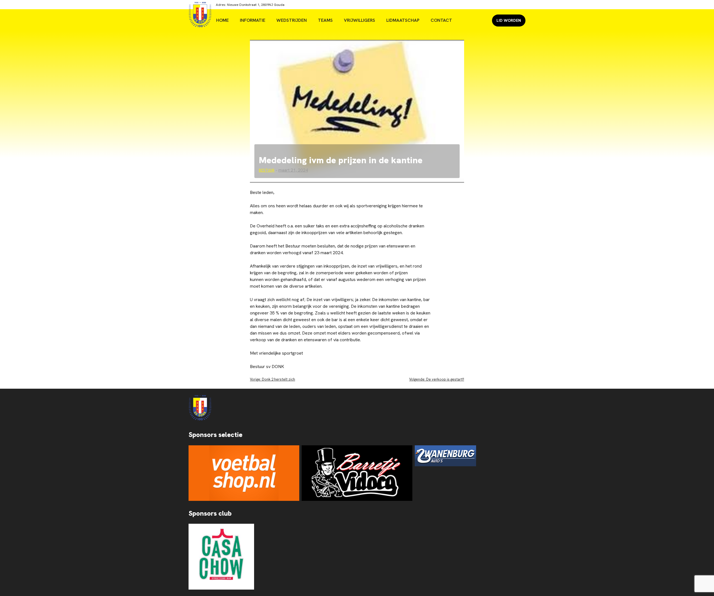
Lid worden (508, 20)
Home (222, 20)
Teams (325, 20)
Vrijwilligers (359, 20)
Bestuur (266, 170)
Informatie (252, 20)
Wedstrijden (291, 20)
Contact (441, 20)
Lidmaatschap (402, 20)
